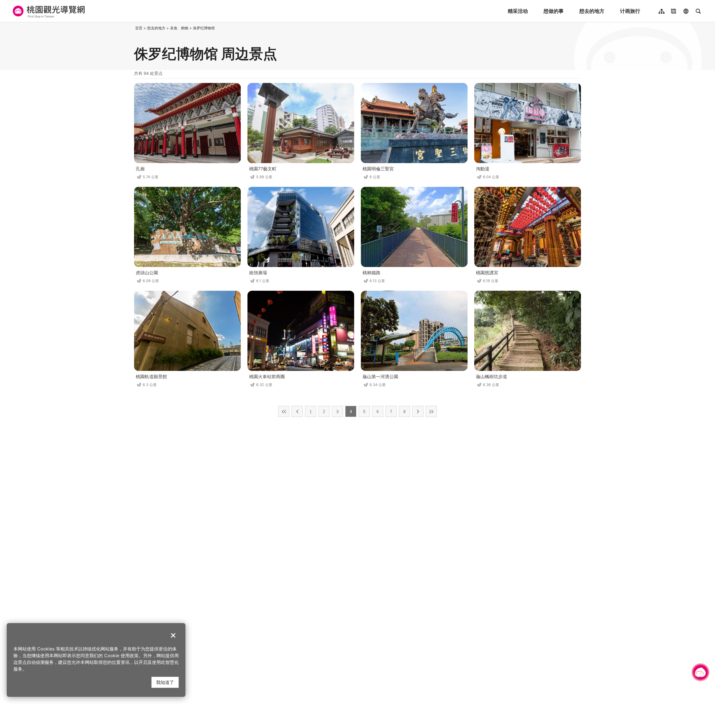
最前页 (283, 411)
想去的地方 (591, 11)
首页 (138, 28)
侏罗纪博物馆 (204, 28)
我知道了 (165, 682)
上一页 (297, 411)
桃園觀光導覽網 (48, 11)
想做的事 (554, 11)
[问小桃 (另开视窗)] (700, 672)
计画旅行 (630, 11)
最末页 (431, 411)
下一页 (417, 411)
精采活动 (518, 11)
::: (132, 28)
